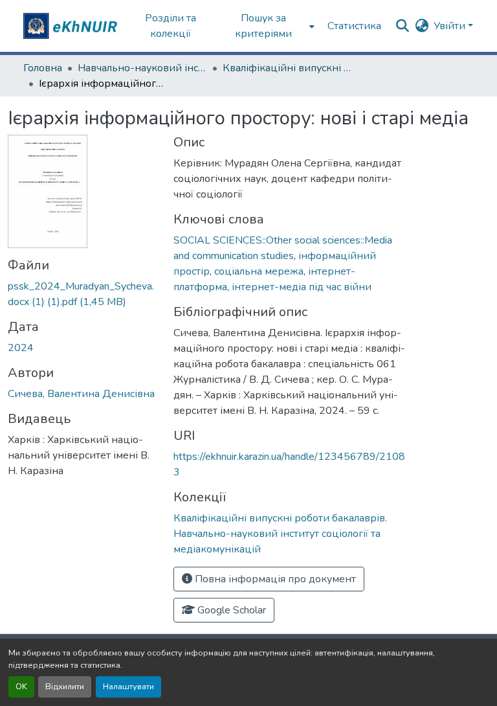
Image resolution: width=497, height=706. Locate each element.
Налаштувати (128, 686)
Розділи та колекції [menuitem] (170, 26)
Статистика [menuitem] (354, 26)
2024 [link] (21, 348)
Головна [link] (42, 68)
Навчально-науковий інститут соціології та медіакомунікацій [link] (142, 68)
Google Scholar (230, 610)
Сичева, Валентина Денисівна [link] (81, 394)
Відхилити (64, 686)
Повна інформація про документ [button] (274, 579)
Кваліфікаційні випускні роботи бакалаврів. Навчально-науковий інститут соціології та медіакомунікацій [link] (287, 68)
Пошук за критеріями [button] (263, 26)
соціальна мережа (259, 271)
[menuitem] (268, 26)
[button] (71, 26)
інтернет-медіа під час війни (301, 287)
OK (21, 686)
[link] (83, 294)
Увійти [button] (451, 26)
